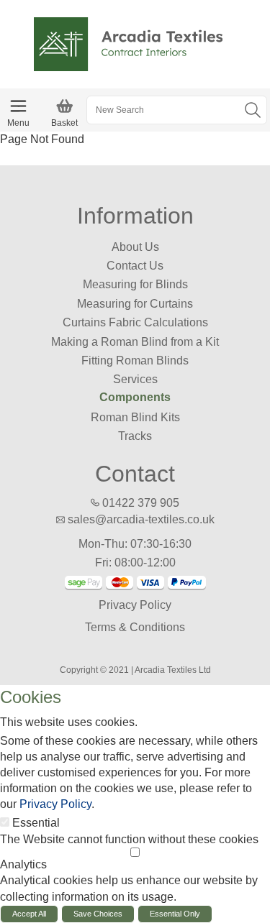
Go (252, 110)
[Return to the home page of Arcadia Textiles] (135, 43)
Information (135, 216)
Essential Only (175, 913)
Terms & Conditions (135, 627)
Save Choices (97, 913)
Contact (135, 474)
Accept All (29, 913)
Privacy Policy (135, 605)
